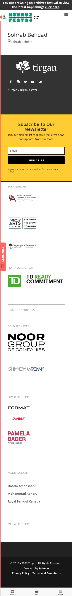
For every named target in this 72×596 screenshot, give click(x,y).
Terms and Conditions (46, 573)
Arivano (44, 568)
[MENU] (60, 592)
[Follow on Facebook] (11, 82)
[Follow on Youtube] (33, 82)
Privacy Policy (21, 573)
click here (52, 7)
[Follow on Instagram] (18, 82)
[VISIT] (36, 592)
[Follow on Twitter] (25, 82)
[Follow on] (40, 82)
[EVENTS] (12, 592)
